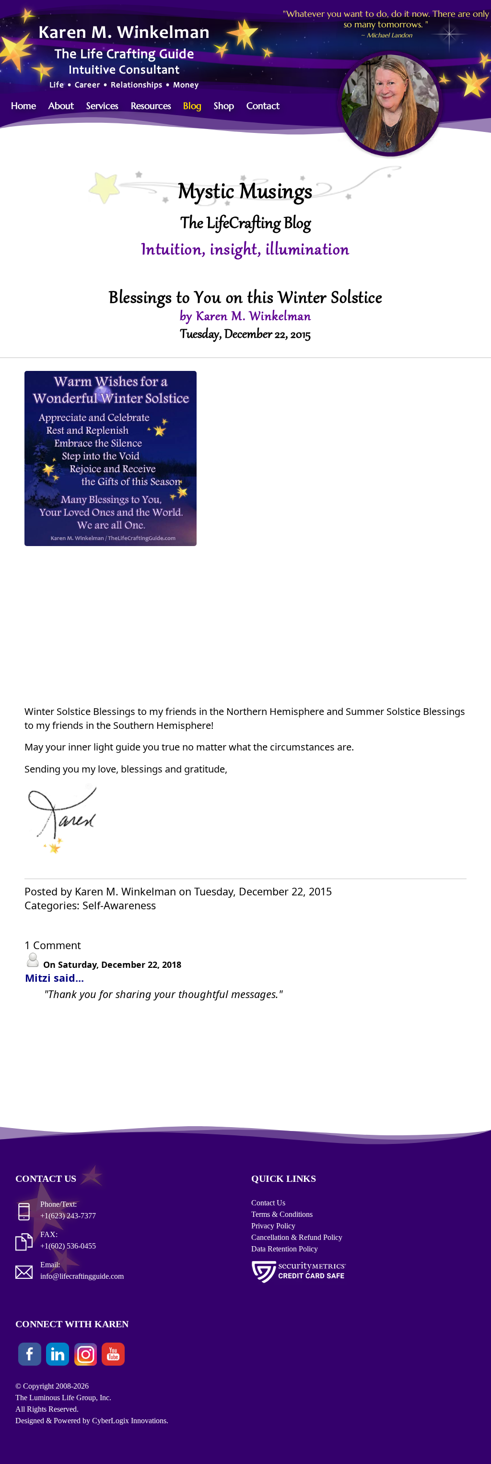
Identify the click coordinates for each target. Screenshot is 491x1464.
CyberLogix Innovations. (130, 1420)
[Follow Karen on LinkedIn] (57, 1356)
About (61, 105)
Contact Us (268, 1203)
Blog (192, 105)
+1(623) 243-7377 (68, 1216)
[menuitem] (28, 105)
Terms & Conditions (282, 1214)
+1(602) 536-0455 (68, 1246)
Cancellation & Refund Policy (296, 1237)
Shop (224, 105)
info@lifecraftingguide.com (82, 1276)
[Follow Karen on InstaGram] (85, 1356)
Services (102, 105)
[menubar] (150, 105)
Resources (151, 105)
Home (23, 105)
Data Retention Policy (284, 1249)
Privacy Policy (273, 1226)
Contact (263, 105)
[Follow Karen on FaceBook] (29, 1356)
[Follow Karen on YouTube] (113, 1356)
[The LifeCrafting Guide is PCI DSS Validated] (299, 1285)
